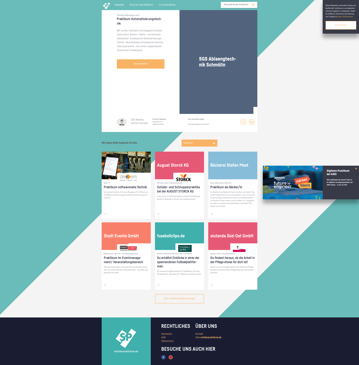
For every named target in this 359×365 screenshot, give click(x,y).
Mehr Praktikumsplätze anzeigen (179, 298)
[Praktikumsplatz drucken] (252, 122)
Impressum (166, 334)
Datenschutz (167, 341)
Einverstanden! (341, 25)
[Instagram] (171, 357)
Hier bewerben (141, 64)
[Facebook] (163, 357)
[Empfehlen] (243, 122)
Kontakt (199, 334)
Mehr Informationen (345, 17)
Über (208, 337)
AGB (163, 337)
